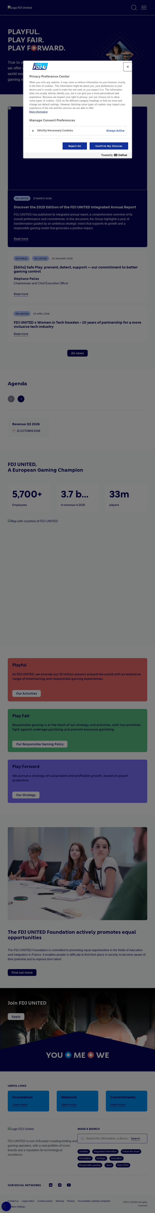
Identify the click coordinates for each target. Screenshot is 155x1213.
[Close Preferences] (6, 1206)
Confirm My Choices (108, 146)
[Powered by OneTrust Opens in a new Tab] (115, 156)
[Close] (128, 67)
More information (38, 111)
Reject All (74, 146)
